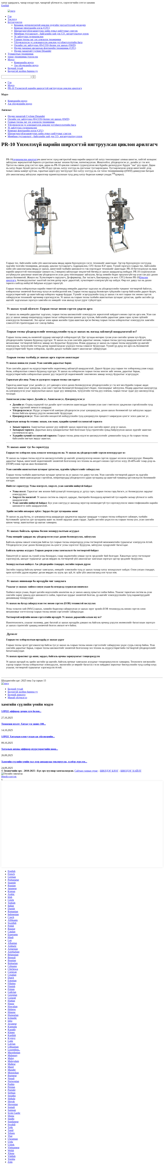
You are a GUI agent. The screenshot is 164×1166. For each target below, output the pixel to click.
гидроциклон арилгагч (25, 159)
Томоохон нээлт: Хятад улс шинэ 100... (23, 724)
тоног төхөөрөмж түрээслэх (23, 56)
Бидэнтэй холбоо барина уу (23, 71)
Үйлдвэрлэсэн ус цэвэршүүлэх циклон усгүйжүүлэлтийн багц (48, 42)
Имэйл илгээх (8, 776)
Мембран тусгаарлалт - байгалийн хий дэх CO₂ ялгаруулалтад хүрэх (51, 33)
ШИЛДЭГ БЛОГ (109, 770)
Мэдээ (11, 59)
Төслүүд (12, 19)
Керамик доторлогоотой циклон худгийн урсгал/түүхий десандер (50, 25)
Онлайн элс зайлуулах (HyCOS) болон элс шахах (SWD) (45, 45)
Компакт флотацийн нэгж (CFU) (32, 28)
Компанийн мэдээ (24, 62)
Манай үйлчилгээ (17, 697)
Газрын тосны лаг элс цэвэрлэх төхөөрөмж (37, 39)
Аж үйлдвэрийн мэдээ (26, 65)
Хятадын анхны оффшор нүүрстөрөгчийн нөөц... (29, 749)
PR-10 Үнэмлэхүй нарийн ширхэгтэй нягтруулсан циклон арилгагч (45, 88)
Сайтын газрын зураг (86, 770)
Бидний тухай (15, 68)
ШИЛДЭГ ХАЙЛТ (130, 770)
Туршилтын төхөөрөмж (20, 53)
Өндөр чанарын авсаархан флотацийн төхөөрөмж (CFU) (45, 48)
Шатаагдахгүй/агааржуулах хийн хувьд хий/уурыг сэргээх (46, 30)
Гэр (10, 16)
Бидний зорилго (16, 694)
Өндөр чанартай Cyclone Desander (32, 51)
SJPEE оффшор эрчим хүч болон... (21, 711)
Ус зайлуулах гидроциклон (28, 36)
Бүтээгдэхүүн (15, 22)
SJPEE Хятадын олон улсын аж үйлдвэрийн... (28, 736)
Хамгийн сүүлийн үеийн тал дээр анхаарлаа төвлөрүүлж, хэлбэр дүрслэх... (44, 761)
